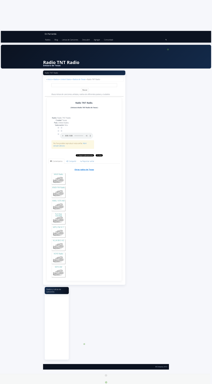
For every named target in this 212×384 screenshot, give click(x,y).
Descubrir (86, 40)
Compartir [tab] (72, 161)
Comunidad (108, 40)
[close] (106, 375)
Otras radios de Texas (84, 169)
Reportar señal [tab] (88, 161)
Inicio (49, 79)
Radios (47, 40)
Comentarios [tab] (57, 161)
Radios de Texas (79, 79)
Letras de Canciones (70, 40)
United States (65, 79)
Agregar (97, 40)
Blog (56, 40)
